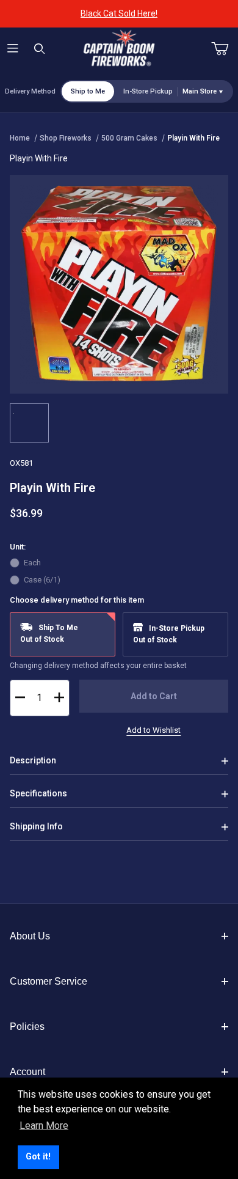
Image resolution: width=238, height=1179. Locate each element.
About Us (30, 936)
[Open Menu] (13, 49)
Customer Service (48, 981)
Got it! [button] (38, 1156)
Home (20, 138)
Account (27, 1072)
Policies (27, 1026)
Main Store (199, 91)
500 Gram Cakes (129, 138)
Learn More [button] (44, 1125)
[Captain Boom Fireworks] (119, 48)
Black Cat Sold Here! (119, 13)
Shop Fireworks (66, 138)
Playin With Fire (193, 138)
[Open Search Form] (39, 49)
